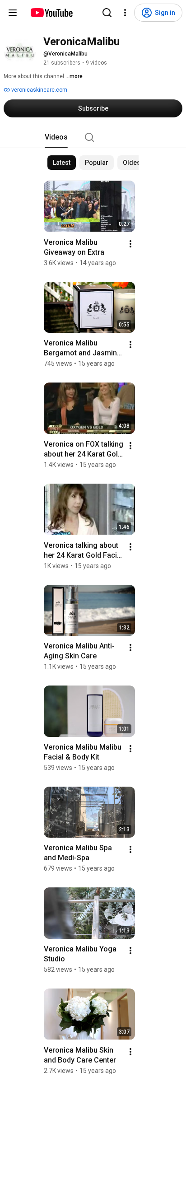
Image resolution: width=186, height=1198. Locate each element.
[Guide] (12, 12)
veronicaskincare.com (38, 90)
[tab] (56, 137)
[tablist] (93, 137)
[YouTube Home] (51, 12)
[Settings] (125, 12)
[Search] (107, 12)
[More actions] (130, 244)
